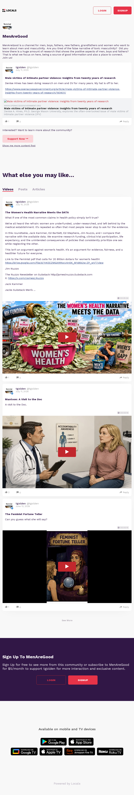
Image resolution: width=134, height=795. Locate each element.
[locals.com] (9, 10)
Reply (126, 121)
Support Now (16, 138)
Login (102, 10)
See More (67, 620)
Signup (122, 10)
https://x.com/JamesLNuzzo (26, 278)
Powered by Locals (67, 783)
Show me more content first (18, 145)
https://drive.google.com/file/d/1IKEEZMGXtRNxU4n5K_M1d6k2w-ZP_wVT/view (54, 262)
